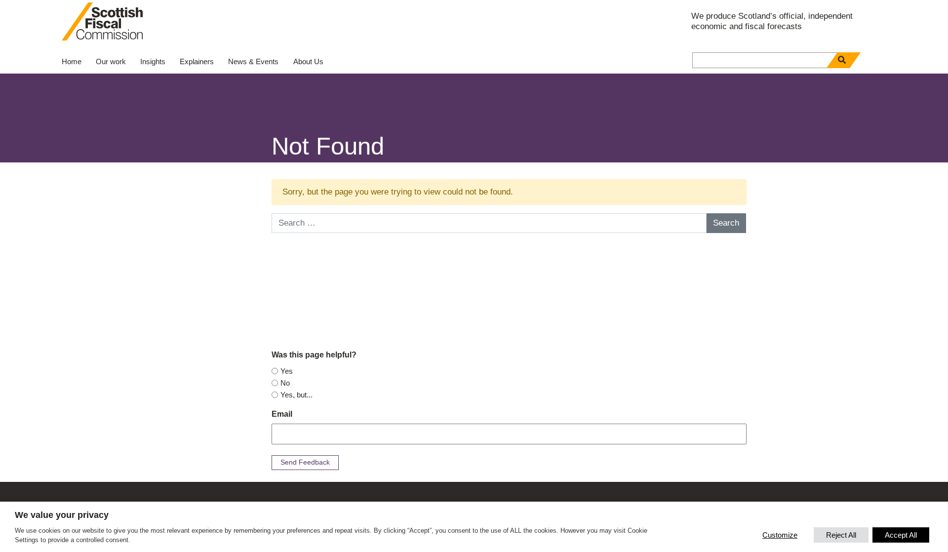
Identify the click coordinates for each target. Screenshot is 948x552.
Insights (152, 61)
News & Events (253, 61)
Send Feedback (305, 462)
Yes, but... (296, 395)
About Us (308, 61)
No (285, 383)
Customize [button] (779, 535)
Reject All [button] (841, 535)
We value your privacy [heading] (62, 515)
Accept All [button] (901, 535)
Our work (111, 61)
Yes (286, 371)
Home (71, 61)
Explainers (197, 61)
